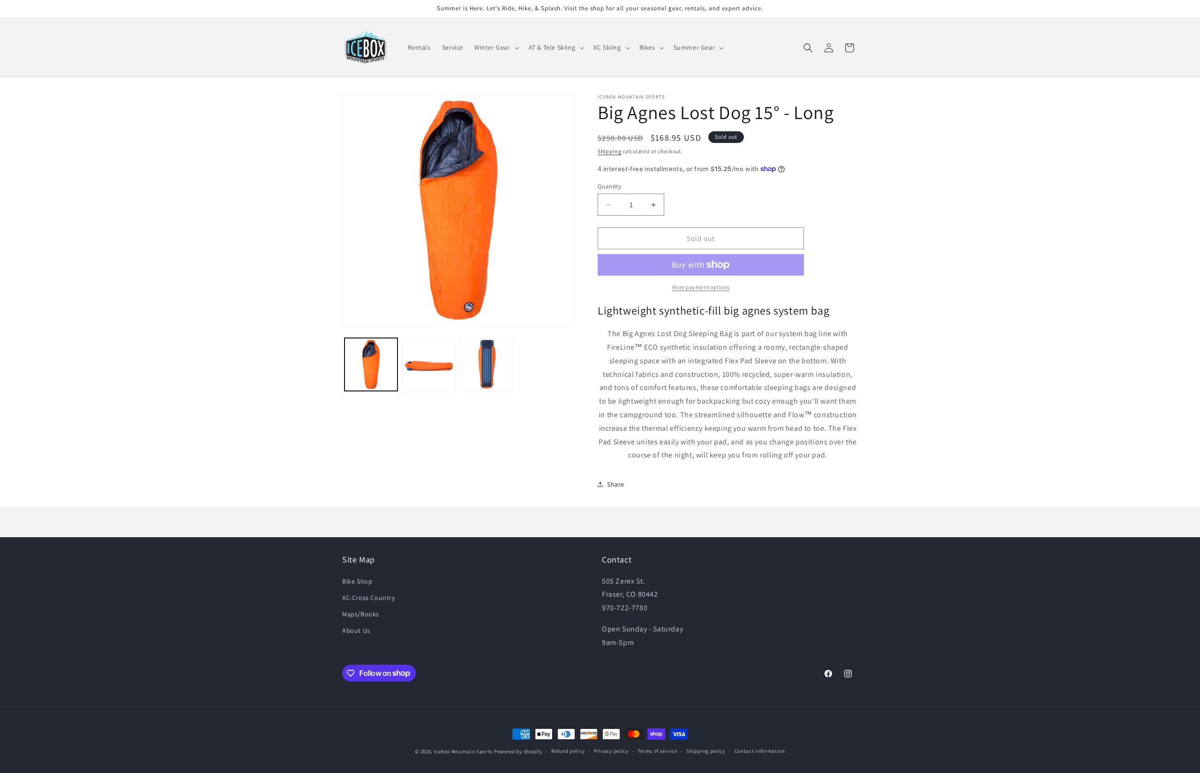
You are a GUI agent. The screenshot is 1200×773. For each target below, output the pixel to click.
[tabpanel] (728, 394)
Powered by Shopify (518, 751)
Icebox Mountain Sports (463, 751)
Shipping (610, 151)
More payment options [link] (701, 287)
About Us (356, 630)
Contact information (760, 751)
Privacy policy (611, 751)
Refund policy (568, 751)
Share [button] (615, 484)
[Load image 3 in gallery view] (486, 364)
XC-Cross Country (368, 597)
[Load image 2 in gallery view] (428, 364)
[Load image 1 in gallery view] (371, 364)
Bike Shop (357, 581)
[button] (496, 47)
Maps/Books (360, 614)
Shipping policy (705, 751)
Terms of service (657, 751)
